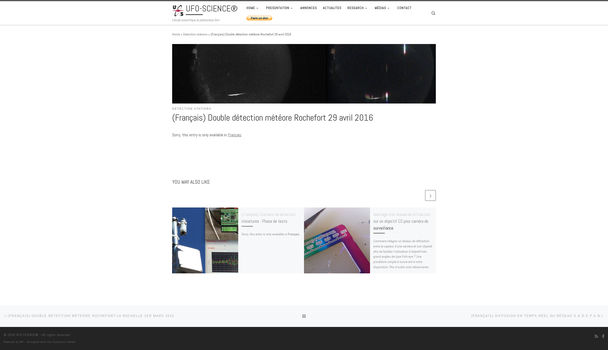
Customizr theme (64, 342)
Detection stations (195, 34)
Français (234, 135)
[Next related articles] (430, 195)
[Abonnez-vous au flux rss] (596, 336)
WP (22, 342)
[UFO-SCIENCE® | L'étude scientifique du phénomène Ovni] (178, 10)
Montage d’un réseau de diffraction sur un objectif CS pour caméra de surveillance (401, 221)
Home (176, 34)
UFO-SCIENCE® (27, 335)
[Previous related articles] (419, 195)
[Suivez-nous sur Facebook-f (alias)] (603, 336)
